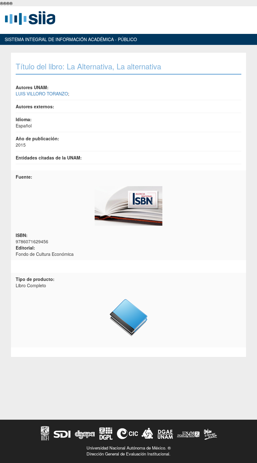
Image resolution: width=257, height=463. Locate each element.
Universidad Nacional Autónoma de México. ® (129, 448)
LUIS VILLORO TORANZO (42, 93)
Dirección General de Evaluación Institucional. (128, 454)
